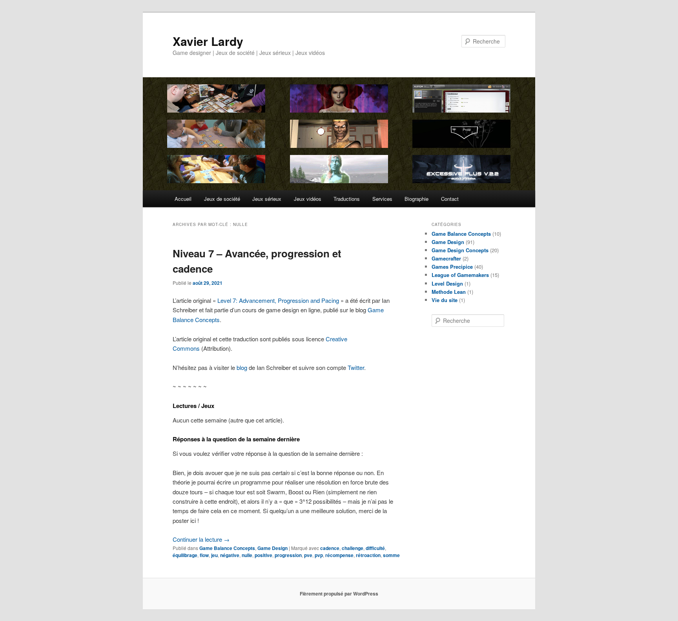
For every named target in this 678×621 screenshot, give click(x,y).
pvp (319, 555)
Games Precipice (452, 266)
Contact (450, 198)
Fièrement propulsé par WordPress (339, 593)
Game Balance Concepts (227, 548)
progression (288, 555)
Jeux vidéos (307, 198)
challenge (352, 548)
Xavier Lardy (208, 41)
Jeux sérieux (266, 198)
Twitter (356, 367)
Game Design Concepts (460, 250)
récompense (339, 555)
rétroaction (368, 555)
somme (391, 555)
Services (382, 198)
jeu (214, 555)
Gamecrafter (446, 258)
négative (229, 555)
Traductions (347, 198)
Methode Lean (449, 291)
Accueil (183, 198)
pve (308, 555)
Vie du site (444, 300)
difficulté (375, 548)
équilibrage (185, 555)
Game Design (272, 548)
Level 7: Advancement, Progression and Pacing (278, 300)
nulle (247, 555)
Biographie (416, 198)
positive (263, 555)
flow (204, 555)
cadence (329, 548)
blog (242, 367)
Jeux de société (222, 198)
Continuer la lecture (201, 539)
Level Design (447, 283)
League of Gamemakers (460, 275)
